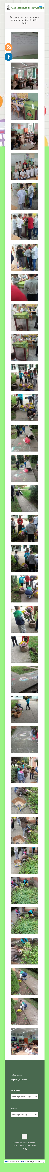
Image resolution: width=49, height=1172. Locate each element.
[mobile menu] (41, 7)
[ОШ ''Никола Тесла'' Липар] (26, 7)
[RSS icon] (26, 1149)
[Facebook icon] (23, 1149)
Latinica (24, 1080)
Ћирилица (15, 1080)
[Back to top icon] (24, 1136)
